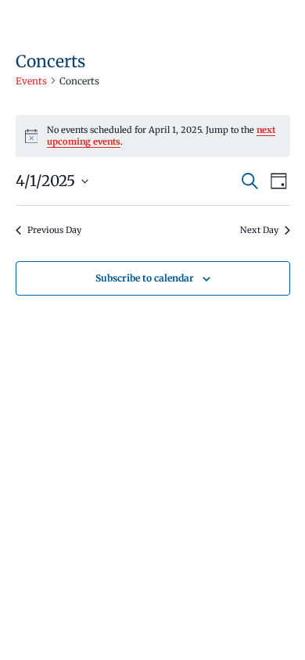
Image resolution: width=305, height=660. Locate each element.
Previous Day (54, 229)
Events (31, 81)
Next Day (259, 229)
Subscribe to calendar (144, 278)
